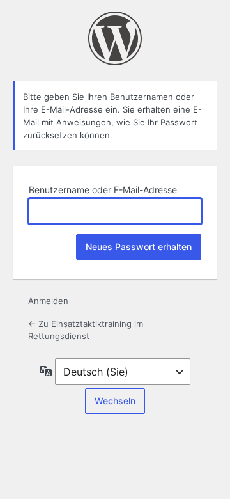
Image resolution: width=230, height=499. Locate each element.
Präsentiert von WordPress (115, 38)
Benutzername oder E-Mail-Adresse (103, 189)
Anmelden (48, 301)
